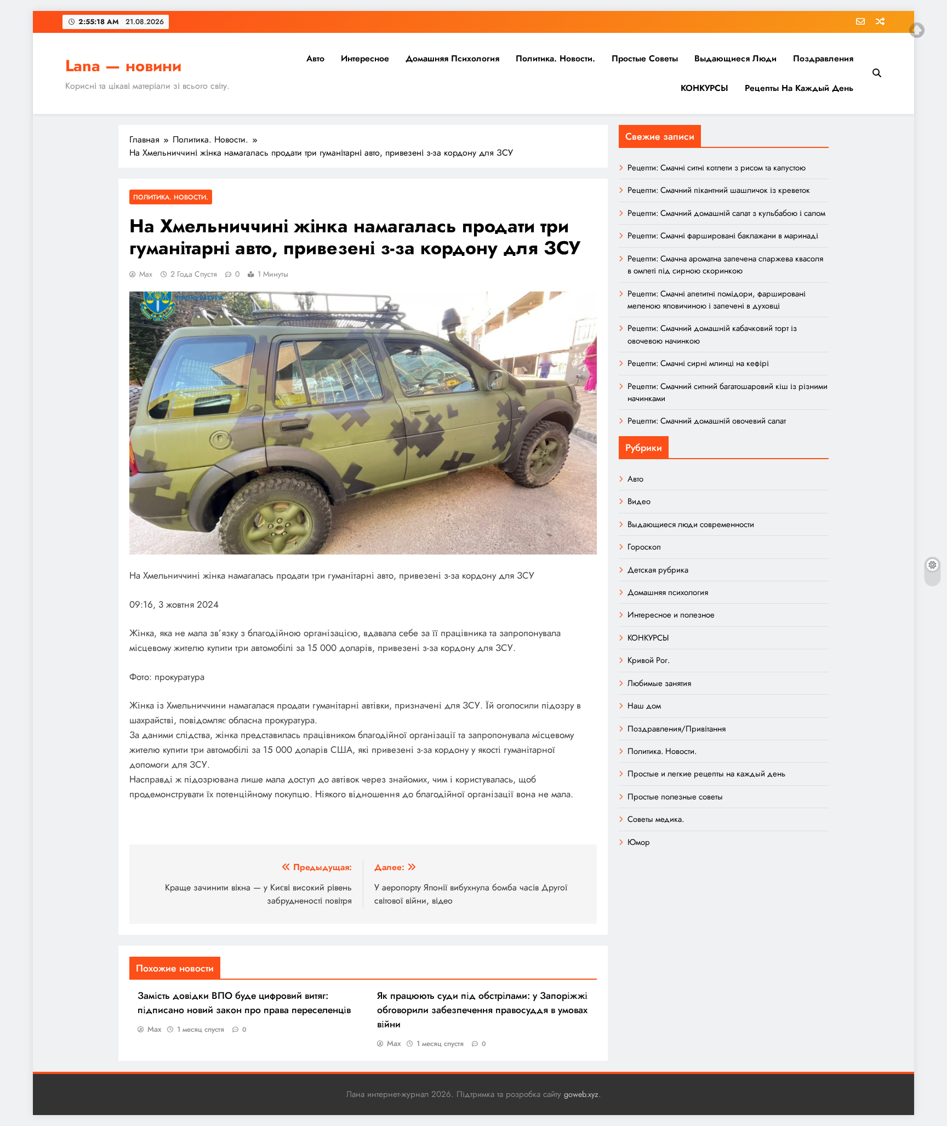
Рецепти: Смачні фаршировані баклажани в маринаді (722, 236)
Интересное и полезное (671, 615)
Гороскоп (644, 547)
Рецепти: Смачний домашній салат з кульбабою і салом (726, 213)
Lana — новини (123, 65)
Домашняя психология (452, 58)
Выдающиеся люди (735, 58)
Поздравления (823, 58)
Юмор (638, 842)
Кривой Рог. (648, 660)
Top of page (917, 30)
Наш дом (644, 706)
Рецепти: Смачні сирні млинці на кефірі (698, 363)
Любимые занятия (659, 683)
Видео (639, 501)
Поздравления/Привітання (676, 729)
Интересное (365, 58)
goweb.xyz (581, 1094)
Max (145, 273)
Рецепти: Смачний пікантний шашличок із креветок (718, 190)
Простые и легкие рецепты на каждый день (706, 774)
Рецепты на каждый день (799, 88)
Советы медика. (655, 819)
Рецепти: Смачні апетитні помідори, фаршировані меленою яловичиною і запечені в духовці (716, 300)
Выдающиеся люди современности (690, 524)
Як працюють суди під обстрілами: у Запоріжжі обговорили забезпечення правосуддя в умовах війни (482, 1009)
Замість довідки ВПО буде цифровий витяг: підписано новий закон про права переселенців (244, 1002)
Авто (315, 58)
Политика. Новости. (555, 58)
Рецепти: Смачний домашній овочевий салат (706, 421)
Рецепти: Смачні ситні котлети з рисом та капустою (716, 168)
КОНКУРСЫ (704, 88)
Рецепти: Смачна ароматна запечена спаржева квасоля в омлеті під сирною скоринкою (725, 265)
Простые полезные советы (675, 797)
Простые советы (645, 58)
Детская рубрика (657, 570)
